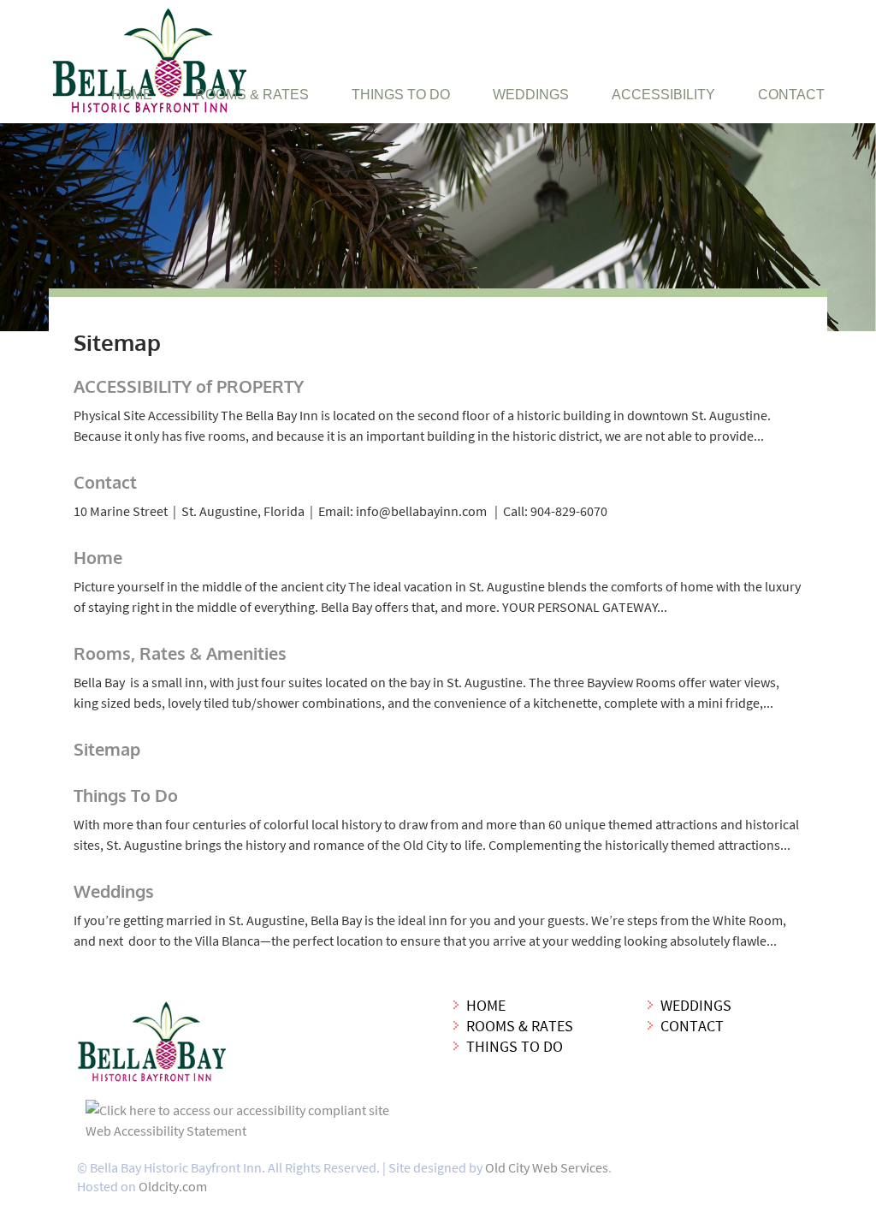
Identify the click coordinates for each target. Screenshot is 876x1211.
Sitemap (107, 749)
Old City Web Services (546, 1167)
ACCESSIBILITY (663, 94)
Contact (105, 482)
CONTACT (791, 94)
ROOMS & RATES (252, 94)
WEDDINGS (531, 94)
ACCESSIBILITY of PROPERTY (189, 386)
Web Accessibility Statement (166, 1130)
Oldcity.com (173, 1186)
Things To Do (126, 795)
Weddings (114, 891)
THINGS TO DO (401, 94)
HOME (131, 94)
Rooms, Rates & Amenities (180, 653)
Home (98, 557)
